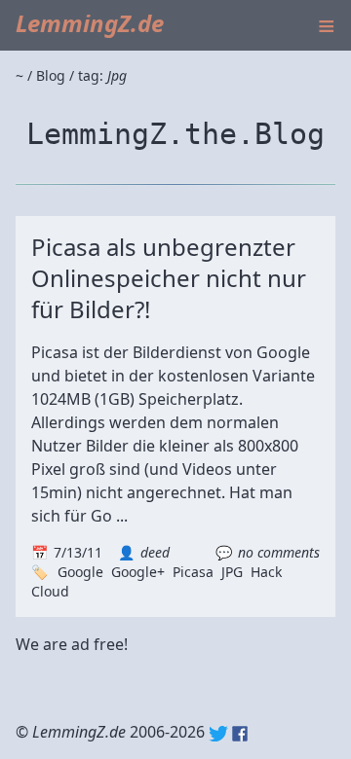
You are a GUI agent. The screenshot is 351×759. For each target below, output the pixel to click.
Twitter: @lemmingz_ (218, 733)
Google (80, 571)
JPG (232, 571)
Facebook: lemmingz (240, 733)
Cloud (50, 591)
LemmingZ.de (90, 23)
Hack (266, 571)
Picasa (193, 571)
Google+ (138, 571)
